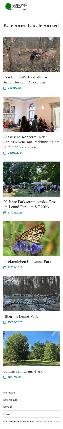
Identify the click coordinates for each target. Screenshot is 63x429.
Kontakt (7, 406)
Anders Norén (53, 421)
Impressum (9, 392)
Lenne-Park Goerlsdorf (22, 421)
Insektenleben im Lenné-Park (27, 261)
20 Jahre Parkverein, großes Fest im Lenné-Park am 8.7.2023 (29, 204)
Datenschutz (10, 399)
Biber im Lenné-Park (20, 316)
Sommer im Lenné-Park (23, 371)
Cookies (7, 414)
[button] (58, 6)
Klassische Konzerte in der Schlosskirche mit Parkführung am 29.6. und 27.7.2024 (31, 141)
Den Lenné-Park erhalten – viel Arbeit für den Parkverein (29, 79)
